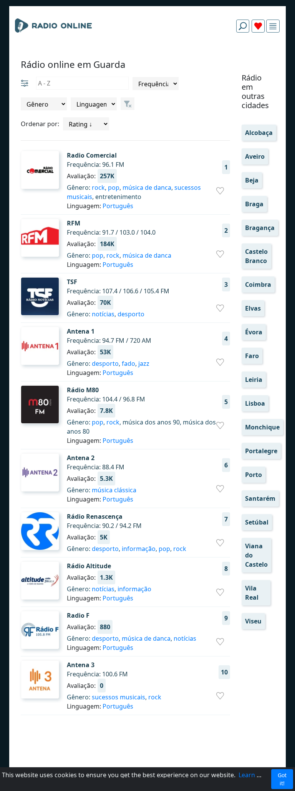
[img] (273, 26)
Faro (252, 356)
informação (139, 548)
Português (118, 206)
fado (128, 363)
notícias (103, 314)
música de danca (147, 187)
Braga (254, 204)
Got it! (282, 779)
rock (98, 187)
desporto (131, 314)
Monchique (262, 427)
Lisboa (255, 403)
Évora (253, 332)
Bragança (260, 228)
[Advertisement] (147, 57)
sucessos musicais (118, 697)
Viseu (253, 621)
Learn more (255, 775)
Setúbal (256, 522)
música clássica (114, 490)
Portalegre (261, 451)
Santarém (260, 498)
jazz (143, 363)
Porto (253, 474)
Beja (252, 180)
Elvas (253, 308)
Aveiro (255, 156)
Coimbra (258, 284)
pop (113, 187)
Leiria (253, 379)
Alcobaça (259, 132)
